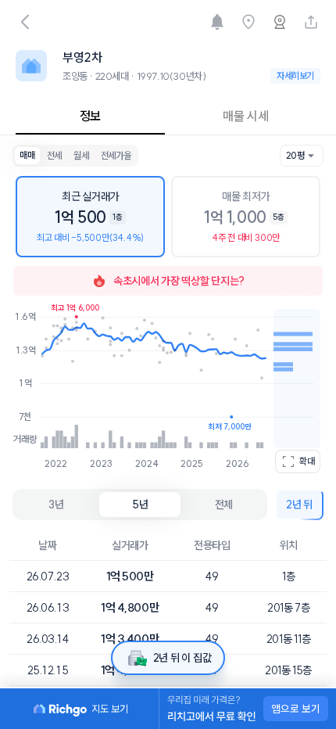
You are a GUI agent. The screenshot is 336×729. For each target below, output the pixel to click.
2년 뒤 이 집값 (182, 658)
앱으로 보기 (295, 708)
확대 (307, 461)
